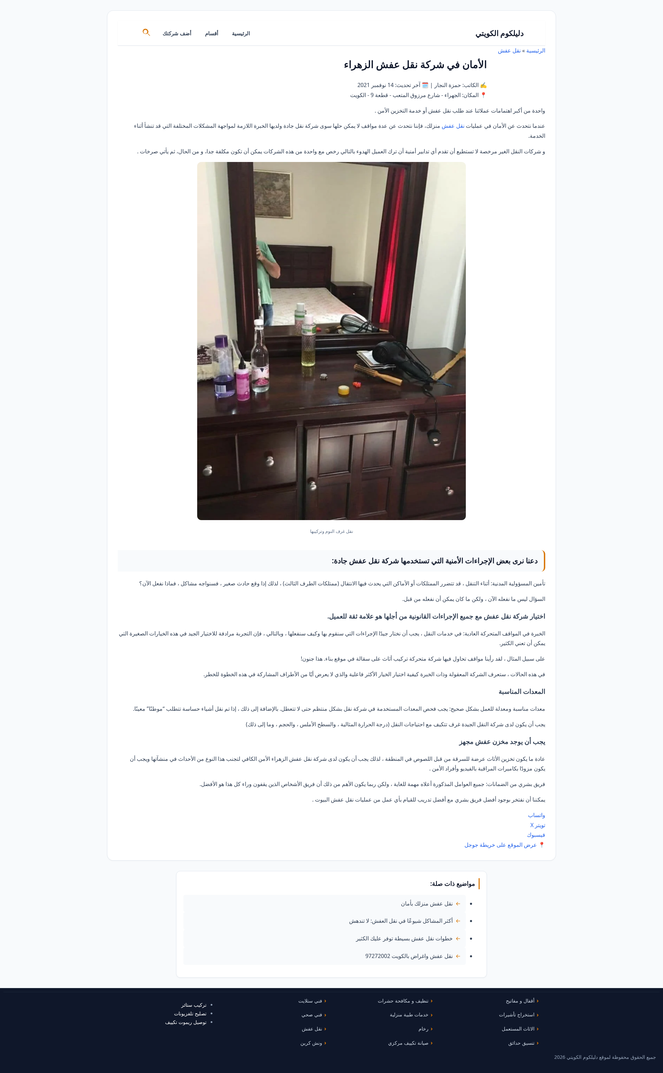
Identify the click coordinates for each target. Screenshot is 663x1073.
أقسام (211, 33)
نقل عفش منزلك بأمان (427, 903)
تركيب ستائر (193, 1005)
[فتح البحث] (146, 33)
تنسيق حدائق (521, 1043)
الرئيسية (241, 33)
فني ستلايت (310, 1000)
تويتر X (537, 825)
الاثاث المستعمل (518, 1028)
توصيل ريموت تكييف (185, 1022)
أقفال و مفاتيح (520, 1000)
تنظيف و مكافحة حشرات (403, 1000)
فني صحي (311, 1014)
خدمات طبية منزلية (409, 1014)
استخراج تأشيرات (517, 1014)
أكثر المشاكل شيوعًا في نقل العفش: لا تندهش (401, 920)
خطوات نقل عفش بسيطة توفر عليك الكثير (404, 938)
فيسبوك (536, 835)
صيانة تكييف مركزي (408, 1043)
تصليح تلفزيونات (190, 1013)
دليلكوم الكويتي (499, 33)
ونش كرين (311, 1043)
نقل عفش (509, 50)
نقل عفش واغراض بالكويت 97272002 (409, 956)
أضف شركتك (177, 33)
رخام (424, 1028)
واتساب (536, 815)
